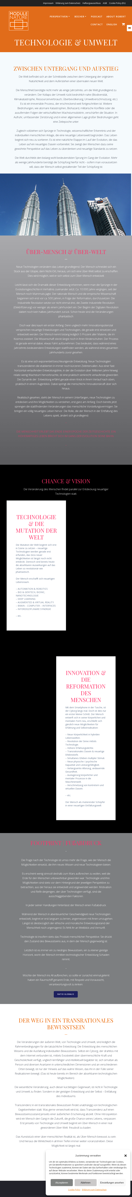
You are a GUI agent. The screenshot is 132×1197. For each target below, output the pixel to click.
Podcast (97, 16)
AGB (105, 3)
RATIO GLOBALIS (65, 994)
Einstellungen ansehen (112, 1182)
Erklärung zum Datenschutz (94, 1189)
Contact (97, 24)
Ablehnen (85, 1182)
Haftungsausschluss (92, 3)
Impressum (48, 3)
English (112, 24)
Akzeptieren (61, 1182)
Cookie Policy (74, 1189)
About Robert (116, 16)
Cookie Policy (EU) (117, 3)
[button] (125, 1155)
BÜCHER (79, 16)
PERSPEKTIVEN (59, 16)
